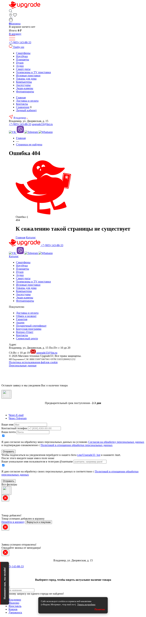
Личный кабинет (26, 110)
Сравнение (22, 107)
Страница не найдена (29, 144)
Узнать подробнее (86, 604)
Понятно (100, 609)
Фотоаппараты (25, 91)
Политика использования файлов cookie (33, 362)
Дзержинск (15, 612)
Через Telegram (18, 418)
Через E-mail (16, 415)
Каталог (31, 237)
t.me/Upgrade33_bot (88, 454)
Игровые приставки (28, 75)
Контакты (22, 103)
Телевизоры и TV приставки (33, 72)
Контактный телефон (14, 428)
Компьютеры (24, 81)
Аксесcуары (23, 85)
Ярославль (15, 606)
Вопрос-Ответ (24, 332)
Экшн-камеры (24, 88)
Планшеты (22, 59)
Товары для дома (26, 78)
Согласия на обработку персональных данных (116, 441)
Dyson (20, 62)
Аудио (20, 65)
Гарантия (21, 319)
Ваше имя (7, 424)
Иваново (14, 602)
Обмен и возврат (26, 316)
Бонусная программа (28, 328)
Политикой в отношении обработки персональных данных (77, 445)
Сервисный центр (27, 338)
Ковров (13, 609)
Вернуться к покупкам (39, 522)
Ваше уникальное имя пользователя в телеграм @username (37, 461)
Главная (21, 97)
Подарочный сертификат (31, 325)
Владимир (20, 117)
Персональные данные (22, 365)
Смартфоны (23, 53)
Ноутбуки (22, 56)
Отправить (8, 451)
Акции (20, 322)
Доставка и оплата (27, 100)
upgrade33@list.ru (42, 124)
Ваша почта (8, 432)
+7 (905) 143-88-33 (20, 42)
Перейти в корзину (13, 521)
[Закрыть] (6, 394)
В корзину (15, 33)
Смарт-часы (23, 69)
